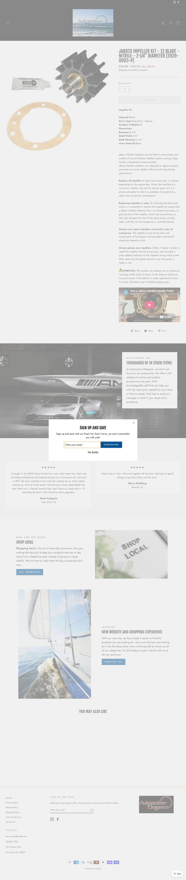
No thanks (93, 452)
